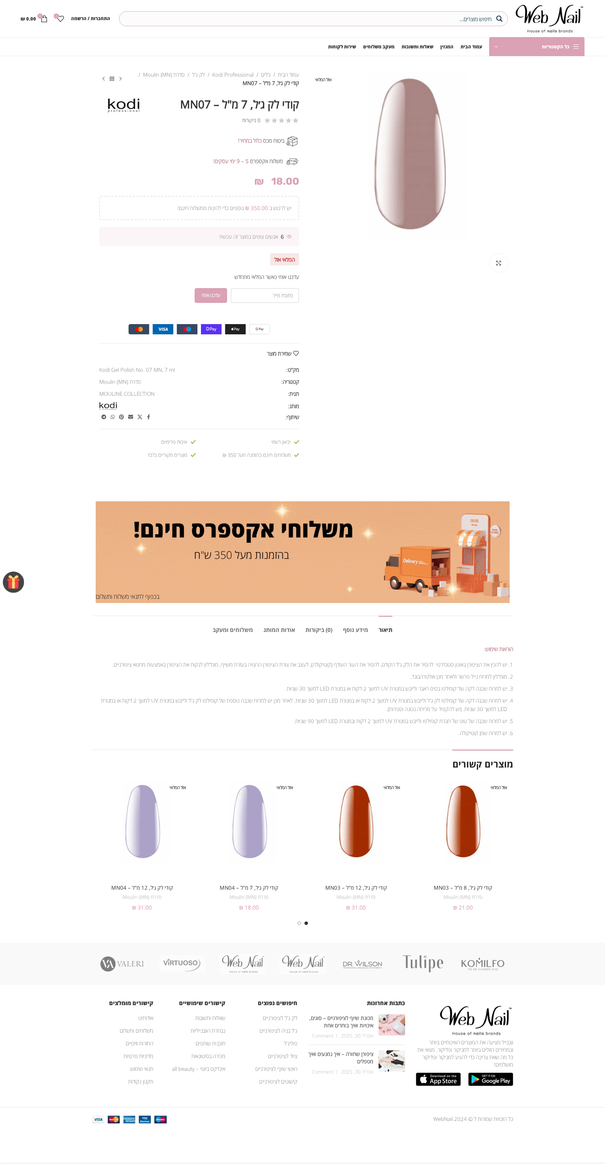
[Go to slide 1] (306, 923)
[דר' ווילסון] (363, 963)
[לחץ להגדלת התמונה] (499, 263)
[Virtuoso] (182, 963)
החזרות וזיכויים (139, 1043)
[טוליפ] (423, 963)
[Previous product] (120, 79)
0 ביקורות (251, 120)
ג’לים (266, 74)
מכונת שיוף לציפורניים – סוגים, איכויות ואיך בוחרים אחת (341, 1021)
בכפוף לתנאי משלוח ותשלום (127, 596)
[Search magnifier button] (500, 19)
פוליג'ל (290, 1043)
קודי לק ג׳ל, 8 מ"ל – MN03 (463, 887)
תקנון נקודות (140, 1081)
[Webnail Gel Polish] (302, 963)
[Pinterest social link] (121, 417)
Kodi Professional (233, 74)
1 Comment (325, 1036)
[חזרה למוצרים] (112, 79)
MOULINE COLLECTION (127, 393)
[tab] (385, 626)
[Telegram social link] (103, 417)
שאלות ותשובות (210, 1017)
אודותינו (145, 1017)
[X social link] (139, 417)
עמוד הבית (288, 74)
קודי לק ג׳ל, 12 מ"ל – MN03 (356, 887)
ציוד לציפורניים (282, 1055)
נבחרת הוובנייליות (208, 1030)
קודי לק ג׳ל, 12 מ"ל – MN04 (142, 887)
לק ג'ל (198, 74)
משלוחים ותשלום (136, 1030)
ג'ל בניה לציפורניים (278, 1030)
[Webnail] (242, 963)
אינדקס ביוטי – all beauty (198, 1068)
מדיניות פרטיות (138, 1055)
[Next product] (103, 79)
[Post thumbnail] (392, 1026)
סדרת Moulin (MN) (164, 74)
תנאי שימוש (141, 1068)
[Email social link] (130, 417)
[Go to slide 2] (299, 923)
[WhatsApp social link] (112, 417)
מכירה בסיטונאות (208, 1055)
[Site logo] (548, 17)
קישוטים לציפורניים (278, 1081)
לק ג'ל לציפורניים (280, 1017)
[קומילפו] (483, 963)
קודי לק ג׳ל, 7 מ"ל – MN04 (249, 887)
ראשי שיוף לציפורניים (276, 1068)
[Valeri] (122, 963)
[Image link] (474, 1019)
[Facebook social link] (148, 417)
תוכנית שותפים (210, 1043)
